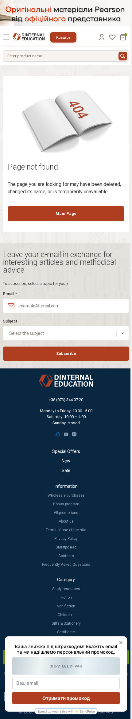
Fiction (66, 597)
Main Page (66, 213)
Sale (66, 470)
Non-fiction (66, 606)
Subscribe (66, 353)
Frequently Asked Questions (66, 564)
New (66, 460)
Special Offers (66, 451)
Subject (10, 321)
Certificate (66, 632)
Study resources (66, 589)
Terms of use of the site (66, 530)
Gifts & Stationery (66, 623)
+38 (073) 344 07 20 (66, 400)
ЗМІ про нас (66, 547)
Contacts (66, 556)
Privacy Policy (66, 538)
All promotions (66, 513)
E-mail (10, 294)
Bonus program (66, 504)
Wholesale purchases (66, 495)
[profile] (102, 37)
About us (66, 521)
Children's (66, 615)
